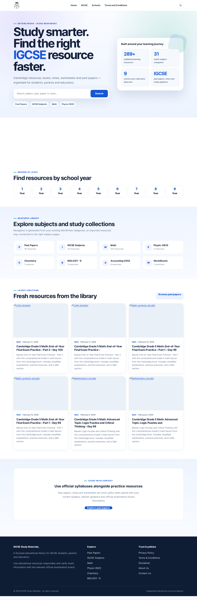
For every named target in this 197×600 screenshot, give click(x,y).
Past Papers (21, 104)
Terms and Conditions (116, 5)
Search (99, 93)
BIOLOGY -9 (94, 578)
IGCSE (84, 5)
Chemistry (92, 573)
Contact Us (145, 573)
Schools (96, 5)
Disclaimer (144, 563)
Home (74, 5)
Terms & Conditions (149, 557)
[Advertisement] (98, 148)
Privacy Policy (146, 552)
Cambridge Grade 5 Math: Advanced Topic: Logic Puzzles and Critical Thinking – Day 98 (97, 423)
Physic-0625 (68, 104)
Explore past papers (98, 507)
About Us (144, 568)
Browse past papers (169, 294)
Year (22, 191)
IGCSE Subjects (39, 104)
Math (54, 104)
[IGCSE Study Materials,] (16, 5)
